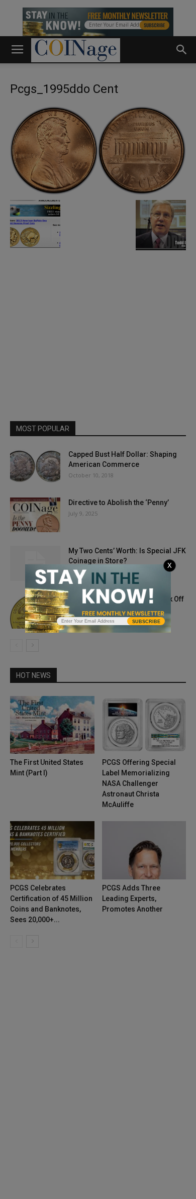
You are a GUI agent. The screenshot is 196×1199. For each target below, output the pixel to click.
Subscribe (146, 621)
